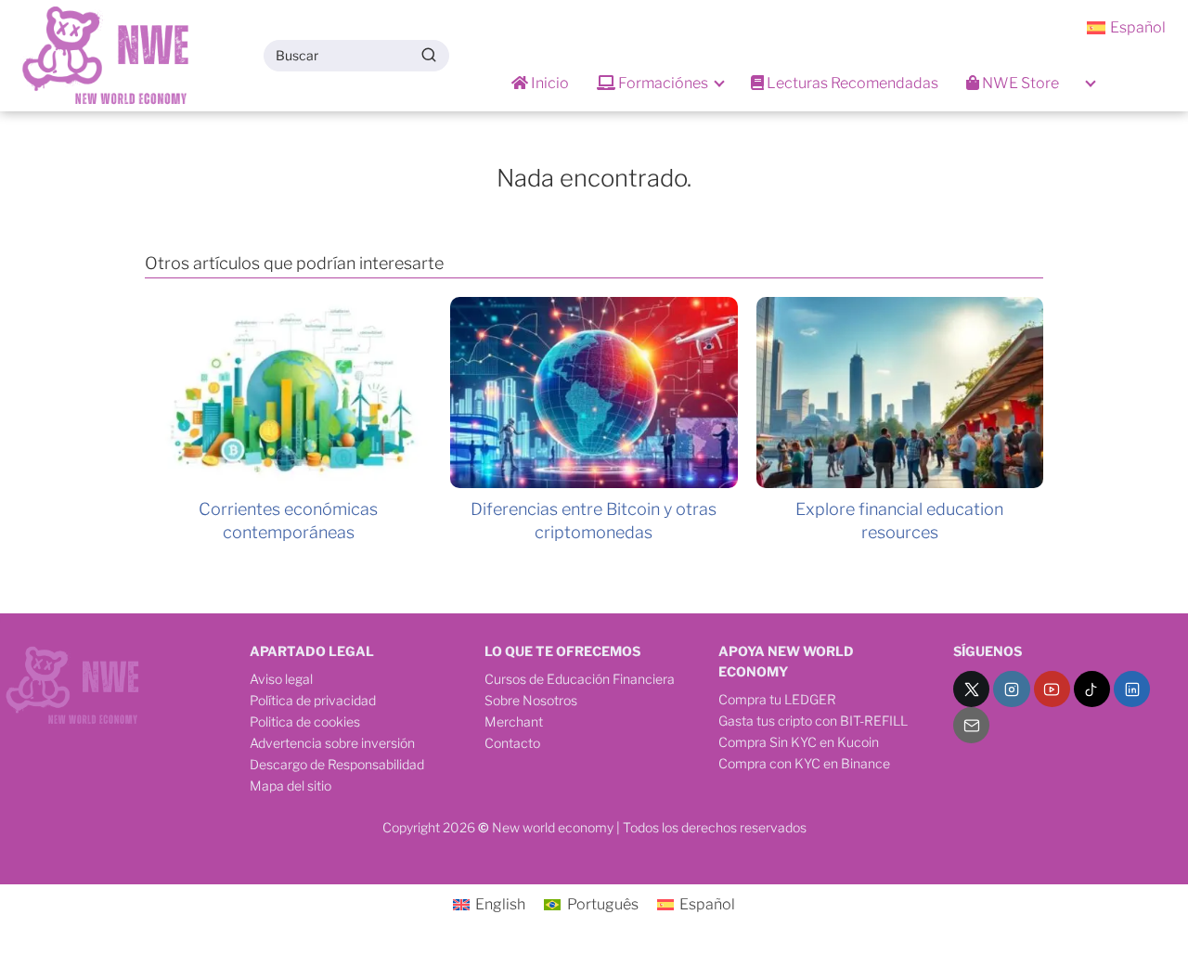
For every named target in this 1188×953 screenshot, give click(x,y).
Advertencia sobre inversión (332, 743)
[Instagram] (1011, 689)
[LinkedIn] (1132, 689)
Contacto (512, 743)
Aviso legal (281, 679)
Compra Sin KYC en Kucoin (798, 742)
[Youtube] (1052, 689)
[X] (971, 689)
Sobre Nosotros (530, 700)
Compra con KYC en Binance (804, 763)
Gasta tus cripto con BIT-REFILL (813, 720)
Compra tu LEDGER (777, 699)
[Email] (971, 725)
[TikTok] (1092, 689)
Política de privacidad (313, 700)
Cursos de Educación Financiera (579, 679)
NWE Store (1019, 83)
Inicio (548, 83)
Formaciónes (661, 83)
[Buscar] (428, 55)
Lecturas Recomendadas (851, 83)
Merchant (513, 721)
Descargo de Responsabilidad (337, 764)
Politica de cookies (305, 721)
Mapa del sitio (290, 785)
